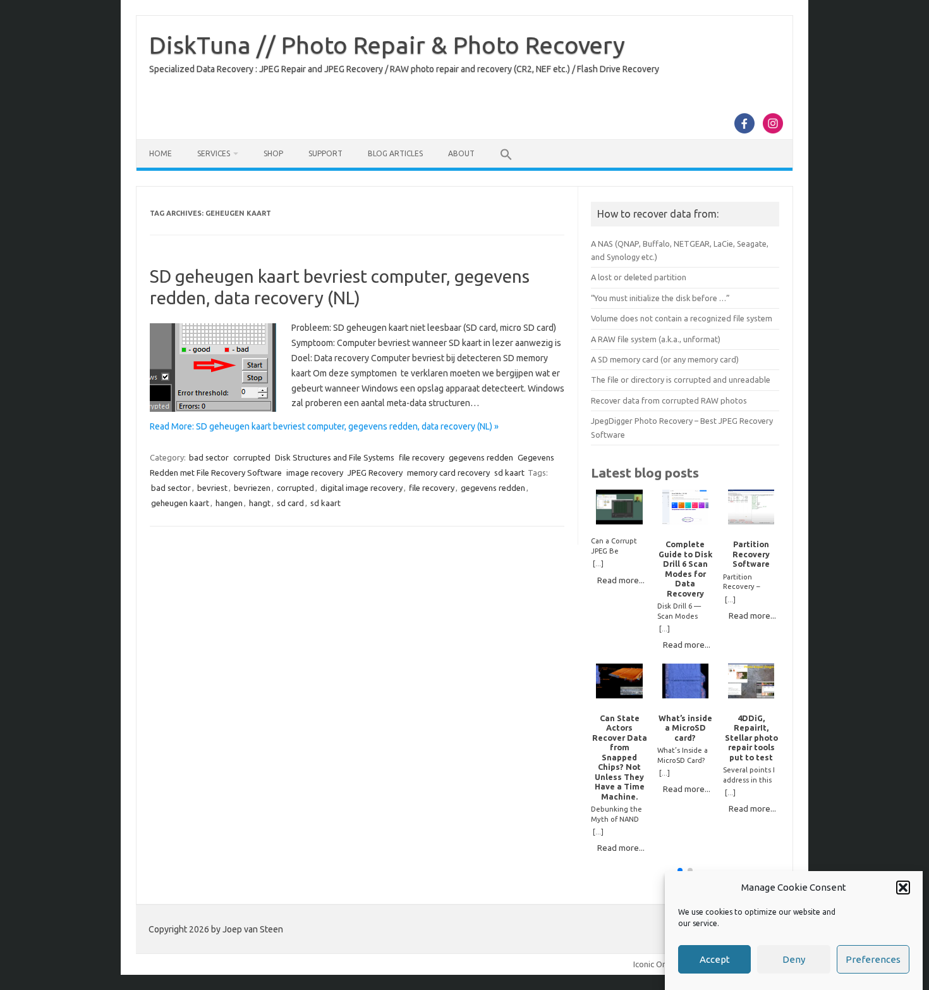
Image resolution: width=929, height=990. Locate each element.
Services (213, 153)
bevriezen (252, 487)
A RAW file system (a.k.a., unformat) (655, 339)
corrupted (251, 457)
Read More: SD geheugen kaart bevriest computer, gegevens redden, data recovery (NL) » (324, 426)
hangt (259, 502)
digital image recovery (361, 487)
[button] (903, 887)
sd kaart (509, 472)
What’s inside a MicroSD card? (685, 728)
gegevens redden (481, 457)
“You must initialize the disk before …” (660, 298)
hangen (229, 502)
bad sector (209, 457)
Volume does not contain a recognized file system (681, 318)
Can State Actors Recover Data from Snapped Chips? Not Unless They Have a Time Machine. (619, 757)
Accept (715, 959)
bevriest (212, 487)
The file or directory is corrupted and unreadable (680, 379)
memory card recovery (448, 472)
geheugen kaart (180, 502)
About (461, 153)
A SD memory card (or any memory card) (665, 359)
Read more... (621, 580)
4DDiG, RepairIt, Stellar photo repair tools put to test (751, 738)
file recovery (421, 457)
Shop (273, 153)
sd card (290, 502)
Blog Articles (395, 153)
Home (160, 153)
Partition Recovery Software (751, 554)
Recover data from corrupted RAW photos (669, 400)
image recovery (314, 472)
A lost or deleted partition (638, 277)
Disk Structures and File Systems (334, 457)
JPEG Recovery (375, 472)
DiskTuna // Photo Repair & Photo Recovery (387, 45)
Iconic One (652, 964)
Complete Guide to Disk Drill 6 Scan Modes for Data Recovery (685, 568)
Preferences (873, 959)
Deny (793, 959)
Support (325, 153)
